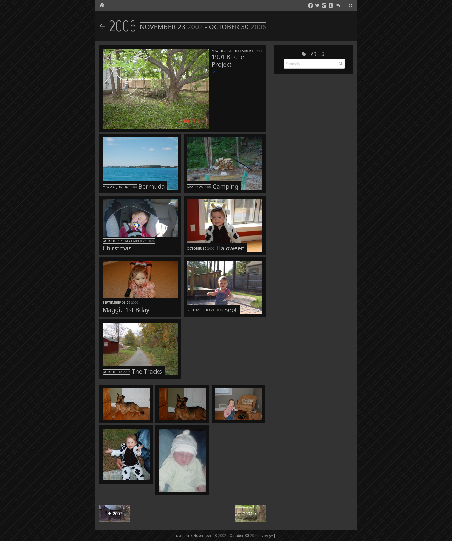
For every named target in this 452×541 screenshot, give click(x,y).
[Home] (101, 5)
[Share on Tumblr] (331, 6)
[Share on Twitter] (317, 6)
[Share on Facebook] (310, 6)
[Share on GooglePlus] (324, 6)
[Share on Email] (338, 6)
